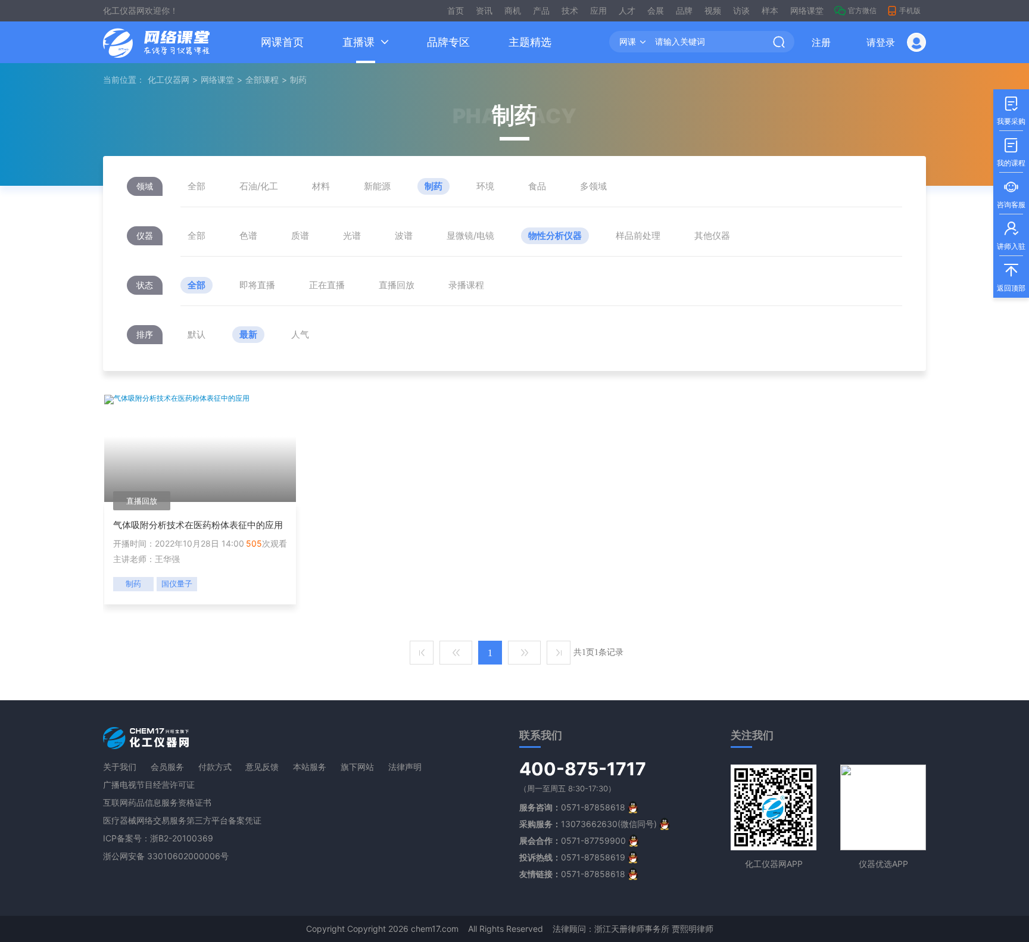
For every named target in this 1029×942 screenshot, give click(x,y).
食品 (537, 186)
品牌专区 (448, 42)
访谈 (741, 10)
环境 (485, 186)
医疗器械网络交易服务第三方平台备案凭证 (182, 820)
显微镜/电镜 (470, 235)
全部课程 (262, 79)
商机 (512, 10)
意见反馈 (262, 767)
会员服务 (167, 767)
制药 (433, 186)
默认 (196, 334)
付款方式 (215, 767)
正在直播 (327, 285)
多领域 (593, 186)
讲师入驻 (1011, 236)
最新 (248, 334)
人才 (627, 10)
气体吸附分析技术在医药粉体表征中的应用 (198, 525)
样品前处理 (638, 235)
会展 (655, 10)
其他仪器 (712, 235)
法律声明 (405, 767)
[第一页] (422, 653)
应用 (598, 10)
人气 (300, 334)
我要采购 (1011, 111)
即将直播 (257, 285)
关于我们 (119, 767)
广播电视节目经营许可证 (149, 784)
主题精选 (530, 42)
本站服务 (309, 767)
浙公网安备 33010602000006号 (166, 856)
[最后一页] (558, 653)
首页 (455, 10)
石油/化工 (258, 186)
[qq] (633, 807)
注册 (821, 42)
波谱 (404, 235)
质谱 (300, 235)
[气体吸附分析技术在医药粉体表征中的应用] (177, 398)
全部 (196, 186)
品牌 (684, 10)
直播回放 (396, 285)
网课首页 (282, 42)
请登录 (880, 42)
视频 (712, 10)
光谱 (352, 235)
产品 (541, 10)
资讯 (484, 10)
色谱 (248, 235)
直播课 (358, 42)
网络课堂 (807, 10)
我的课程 (1011, 152)
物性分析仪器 (555, 235)
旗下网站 (357, 767)
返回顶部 (1011, 277)
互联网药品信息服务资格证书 (157, 802)
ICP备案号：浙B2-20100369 (158, 838)
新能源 (377, 186)
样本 (770, 10)
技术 (570, 10)
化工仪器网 (168, 79)
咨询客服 (1011, 194)
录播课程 (466, 285)
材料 (321, 186)
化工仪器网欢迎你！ (140, 10)
